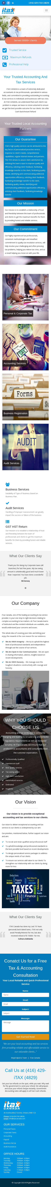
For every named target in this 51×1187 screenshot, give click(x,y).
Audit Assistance (10, 1147)
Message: (25, 1018)
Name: (25, 991)
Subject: (25, 1009)
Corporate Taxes (10, 1132)
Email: (25, 1000)
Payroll (6, 1139)
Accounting (8, 1136)
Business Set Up (10, 1143)
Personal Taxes (9, 1129)
